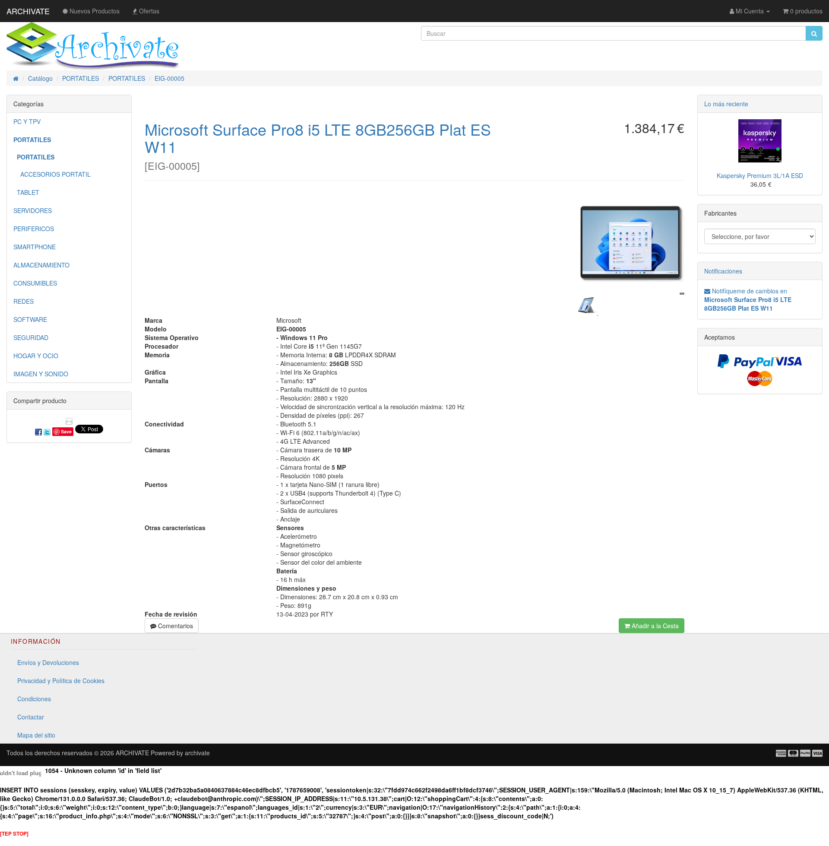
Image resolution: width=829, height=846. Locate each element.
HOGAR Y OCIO (35, 355)
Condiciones (34, 698)
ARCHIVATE (28, 10)
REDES (23, 301)
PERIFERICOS (33, 228)
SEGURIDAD (30, 337)
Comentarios (174, 625)
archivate (197, 752)
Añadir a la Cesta (654, 625)
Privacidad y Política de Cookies (60, 680)
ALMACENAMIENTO (41, 265)
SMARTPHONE (34, 246)
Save (66, 431)
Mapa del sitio (36, 735)
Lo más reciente (726, 103)
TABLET (26, 192)
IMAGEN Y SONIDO (40, 373)
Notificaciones (723, 271)
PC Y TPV (27, 121)
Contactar (30, 716)
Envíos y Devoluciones (48, 662)
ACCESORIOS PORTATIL (52, 174)
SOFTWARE (30, 319)
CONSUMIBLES (35, 283)
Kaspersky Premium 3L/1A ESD (760, 175)
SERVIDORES (32, 210)
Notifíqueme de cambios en (747, 299)
